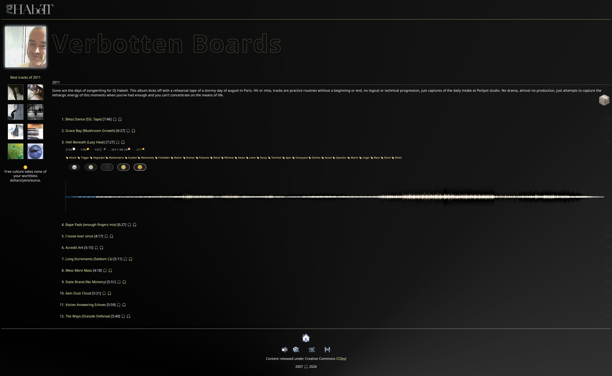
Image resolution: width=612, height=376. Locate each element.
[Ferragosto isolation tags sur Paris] (35, 159)
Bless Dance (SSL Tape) (84, 119)
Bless (377, 157)
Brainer (190, 157)
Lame (252, 157)
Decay (263, 157)
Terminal (276, 157)
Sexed (328, 157)
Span (288, 157)
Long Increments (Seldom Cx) (89, 259)
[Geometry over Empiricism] (15, 139)
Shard (387, 157)
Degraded (99, 157)
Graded (132, 157)
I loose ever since (79, 236)
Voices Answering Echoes (86, 304)
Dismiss (316, 157)
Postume (204, 157)
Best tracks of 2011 (25, 77)
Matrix (354, 157)
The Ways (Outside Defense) (88, 316)
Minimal (229, 157)
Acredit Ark (74, 247)
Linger (366, 157)
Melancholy (147, 157)
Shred (398, 157)
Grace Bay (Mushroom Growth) (90, 130)
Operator (341, 157)
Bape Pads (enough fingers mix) (91, 224)
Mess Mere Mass (79, 270)
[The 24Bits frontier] (15, 100)
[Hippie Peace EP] (35, 120)
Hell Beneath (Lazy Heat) (85, 142)
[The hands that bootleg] (35, 100)
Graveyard (301, 157)
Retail (216, 157)
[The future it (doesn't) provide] (35, 139)
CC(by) (341, 358)
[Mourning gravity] (15, 120)
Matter (178, 157)
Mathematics (116, 157)
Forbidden (164, 157)
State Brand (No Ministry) (86, 281)
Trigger (85, 157)
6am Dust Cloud (78, 293)
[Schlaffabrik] (15, 159)
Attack (72, 157)
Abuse (241, 157)
